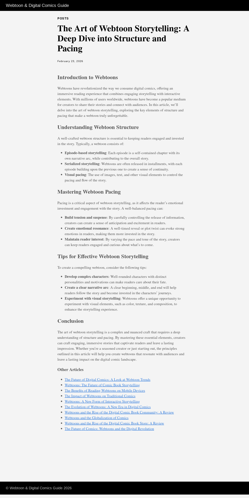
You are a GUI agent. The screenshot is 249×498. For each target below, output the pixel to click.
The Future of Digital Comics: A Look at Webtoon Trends (107, 379)
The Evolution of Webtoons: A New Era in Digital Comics (108, 406)
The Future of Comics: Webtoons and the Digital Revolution (109, 428)
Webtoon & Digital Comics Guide (37, 5)
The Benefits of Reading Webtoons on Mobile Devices (105, 390)
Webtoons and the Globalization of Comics (97, 417)
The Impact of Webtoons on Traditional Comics (100, 395)
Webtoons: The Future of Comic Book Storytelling (102, 384)
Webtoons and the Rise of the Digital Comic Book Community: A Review (119, 412)
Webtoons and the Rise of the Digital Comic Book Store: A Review (114, 423)
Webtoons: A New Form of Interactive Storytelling (102, 401)
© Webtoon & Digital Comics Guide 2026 (39, 488)
